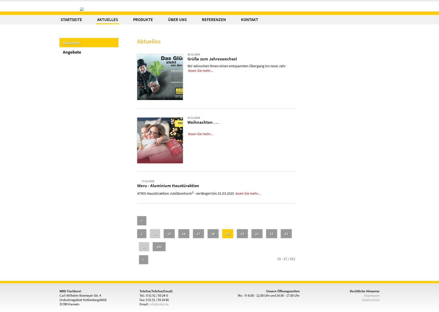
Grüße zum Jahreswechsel (212, 59)
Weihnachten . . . (203, 122)
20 (242, 233)
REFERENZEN (214, 19)
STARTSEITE (71, 19)
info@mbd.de (159, 304)
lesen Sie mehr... (200, 70)
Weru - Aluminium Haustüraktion (168, 185)
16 (184, 233)
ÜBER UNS (177, 19)
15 (169, 233)
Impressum (372, 295)
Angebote (72, 52)
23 (286, 233)
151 (159, 247)
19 (228, 233)
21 (257, 233)
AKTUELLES (107, 19)
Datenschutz (371, 300)
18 (213, 233)
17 (198, 233)
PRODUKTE (143, 19)
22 (271, 233)
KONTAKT (249, 19)
